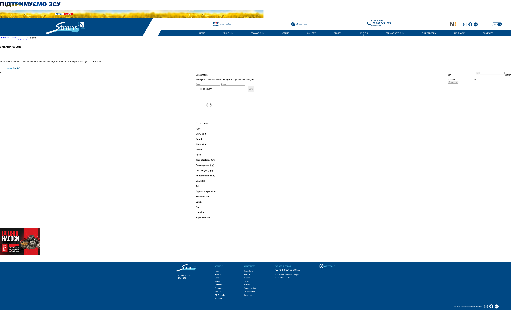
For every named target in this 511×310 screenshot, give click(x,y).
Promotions (257, 33)
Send (251, 89)
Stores (337, 33)
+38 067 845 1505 (381, 23)
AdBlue (285, 33)
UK (495, 24)
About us (227, 33)
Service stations (394, 33)
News (217, 278)
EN (499, 24)
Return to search (10, 37)
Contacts (488, 33)
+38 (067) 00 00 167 (289, 270)
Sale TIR (364, 33)
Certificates (219, 285)
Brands (217, 281)
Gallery (311, 33)
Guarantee (219, 288)
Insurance (459, 33)
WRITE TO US (329, 266)
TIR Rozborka (429, 33)
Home (202, 33)
